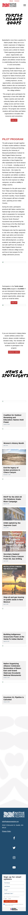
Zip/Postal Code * (8, 892)
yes (6, 898)
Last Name (6, 885)
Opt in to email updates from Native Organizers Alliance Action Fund (14, 905)
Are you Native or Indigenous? (11, 896)
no (10, 898)
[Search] (21, 5)
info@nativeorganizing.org (10, 821)
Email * (6, 889)
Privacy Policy (6, 831)
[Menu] (24, 5)
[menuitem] (21, 5)
